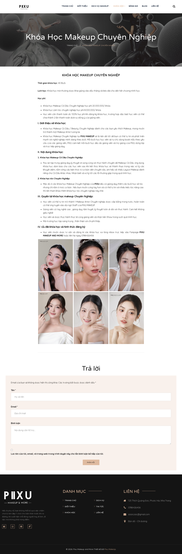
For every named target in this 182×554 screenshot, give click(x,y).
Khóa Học (118, 6)
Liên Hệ (155, 6)
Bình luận (15, 423)
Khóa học (70, 512)
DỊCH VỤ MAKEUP (100, 6)
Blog (144, 6)
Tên (13, 390)
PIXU (97, 184)
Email (14, 406)
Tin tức (100, 506)
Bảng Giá (133, 6)
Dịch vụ (100, 500)
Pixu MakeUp (110, 549)
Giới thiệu (82, 6)
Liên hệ (100, 512)
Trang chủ (67, 6)
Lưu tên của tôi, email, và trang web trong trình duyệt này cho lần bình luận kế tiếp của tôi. (57, 453)
